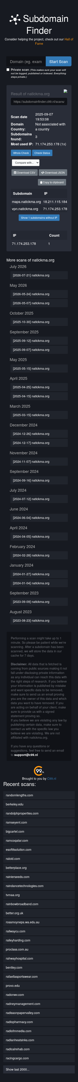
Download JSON (54, 172)
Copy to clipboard (53, 182)
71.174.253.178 (55, 208)
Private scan (38, 72)
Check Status (42, 153)
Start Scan (58, 61)
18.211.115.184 (55, 201)
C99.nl (51, 778)
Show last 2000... (17, 1069)
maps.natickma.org (26, 201)
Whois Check (21, 153)
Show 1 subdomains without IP (39, 217)
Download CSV (25, 172)
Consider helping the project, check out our (39, 41)
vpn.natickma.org (25, 208)
